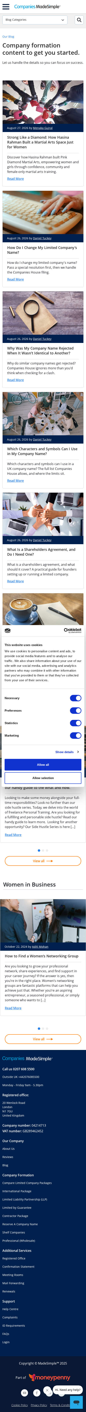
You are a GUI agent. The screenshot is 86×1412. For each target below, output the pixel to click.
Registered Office (13, 1258)
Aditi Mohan (40, 947)
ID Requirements (13, 1325)
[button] (39, 850)
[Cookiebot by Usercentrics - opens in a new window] (63, 630)
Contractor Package (15, 1216)
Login (6, 1342)
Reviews (7, 1157)
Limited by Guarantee (16, 1208)
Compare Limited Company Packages (27, 1183)
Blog (5, 1165)
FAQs (5, 1334)
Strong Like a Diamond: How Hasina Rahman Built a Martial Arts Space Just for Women (40, 142)
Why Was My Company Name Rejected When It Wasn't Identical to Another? (40, 350)
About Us (8, 1149)
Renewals (8, 1291)
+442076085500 (28, 1077)
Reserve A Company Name (20, 1224)
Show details (64, 751)
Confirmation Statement (18, 1267)
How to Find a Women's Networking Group (41, 956)
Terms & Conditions (62, 1405)
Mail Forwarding (13, 1283)
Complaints (10, 1317)
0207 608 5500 (23, 1069)
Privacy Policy (39, 1405)
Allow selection (43, 777)
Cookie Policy (19, 1405)
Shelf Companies (13, 1232)
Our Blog (8, 36)
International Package (16, 1191)
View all (38, 861)
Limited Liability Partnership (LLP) (24, 1199)
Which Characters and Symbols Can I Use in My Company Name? (42, 451)
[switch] (75, 710)
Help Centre (10, 1309)
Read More (15, 178)
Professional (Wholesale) (18, 1241)
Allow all (43, 764)
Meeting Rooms (12, 1275)
